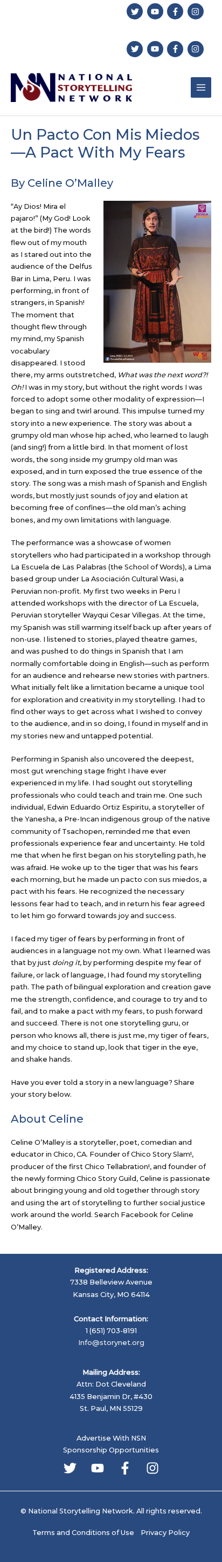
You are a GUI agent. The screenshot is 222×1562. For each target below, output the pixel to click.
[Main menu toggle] (201, 87)
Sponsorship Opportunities (111, 1450)
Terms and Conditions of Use (83, 1533)
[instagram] (197, 11)
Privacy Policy (165, 1533)
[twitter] (136, 11)
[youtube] (156, 11)
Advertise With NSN (111, 1438)
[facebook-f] (176, 11)
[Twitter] (70, 1468)
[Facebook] (125, 1468)
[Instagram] (152, 1468)
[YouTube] (97, 1468)
